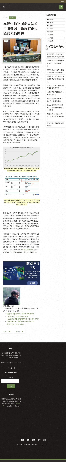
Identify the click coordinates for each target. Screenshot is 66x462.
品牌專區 (50, 38)
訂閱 (11, 386)
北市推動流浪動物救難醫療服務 (55, 124)
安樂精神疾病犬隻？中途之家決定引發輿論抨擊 (55, 71)
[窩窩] (4, 7)
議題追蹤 (50, 23)
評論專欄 (50, 32)
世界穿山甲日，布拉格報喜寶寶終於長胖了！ (55, 86)
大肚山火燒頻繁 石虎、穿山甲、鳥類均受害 (55, 99)
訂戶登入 (63, 1)
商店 (44, 440)
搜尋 (22, 440)
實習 (33, 440)
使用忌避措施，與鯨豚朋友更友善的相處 (21, 321)
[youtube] (11, 368)
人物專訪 (50, 29)
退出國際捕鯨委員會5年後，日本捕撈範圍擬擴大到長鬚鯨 (55, 107)
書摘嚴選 (50, 35)
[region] (21, 273)
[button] (55, 20)
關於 (28, 440)
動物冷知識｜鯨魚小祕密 (15, 324)
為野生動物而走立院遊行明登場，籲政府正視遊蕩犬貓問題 (20, 28)
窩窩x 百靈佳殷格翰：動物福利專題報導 (20, 314)
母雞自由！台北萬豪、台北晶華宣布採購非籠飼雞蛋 (55, 79)
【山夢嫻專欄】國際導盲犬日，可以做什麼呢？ (23, 319)
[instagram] (14, 368)
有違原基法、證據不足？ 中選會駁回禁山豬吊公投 (55, 55)
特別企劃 (50, 41)
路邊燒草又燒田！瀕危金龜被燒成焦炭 (55, 93)
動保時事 (50, 19)
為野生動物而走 (27, 249)
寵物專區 (50, 26)
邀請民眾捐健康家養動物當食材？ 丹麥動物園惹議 (55, 63)
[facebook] (8, 368)
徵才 (39, 440)
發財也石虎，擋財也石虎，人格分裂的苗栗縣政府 (55, 116)
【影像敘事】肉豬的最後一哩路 (17, 316)
